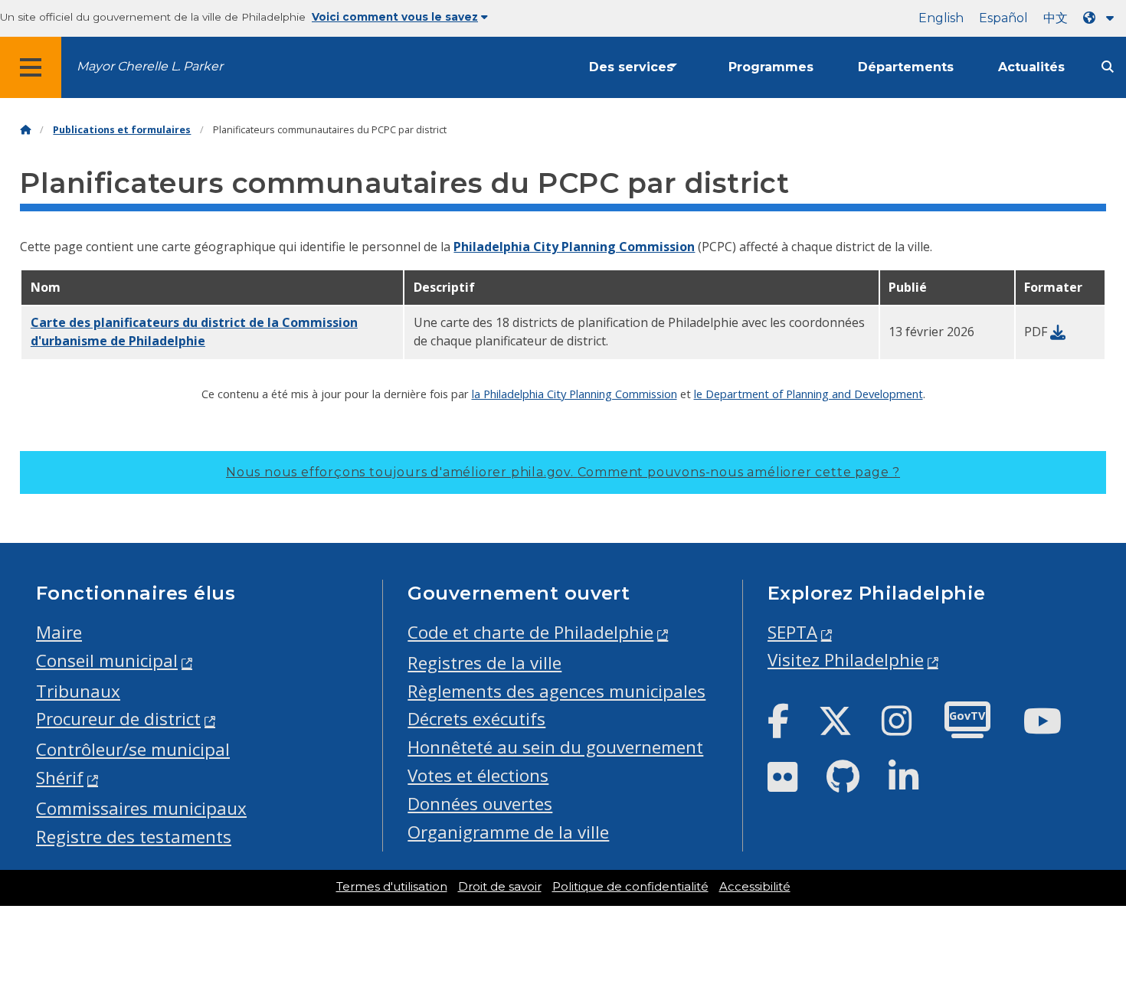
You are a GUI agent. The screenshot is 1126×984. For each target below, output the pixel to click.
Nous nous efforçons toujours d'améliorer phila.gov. (563, 472)
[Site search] (1107, 67)
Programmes (770, 67)
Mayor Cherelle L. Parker (150, 66)
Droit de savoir (500, 887)
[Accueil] (25, 129)
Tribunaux (78, 691)
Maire (59, 632)
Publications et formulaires (122, 129)
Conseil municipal (107, 660)
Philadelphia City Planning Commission (574, 246)
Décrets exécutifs (476, 719)
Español (1003, 18)
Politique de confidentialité (630, 887)
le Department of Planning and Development (808, 393)
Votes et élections (478, 775)
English (941, 18)
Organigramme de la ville (508, 832)
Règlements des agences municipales (556, 691)
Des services (631, 67)
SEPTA (792, 632)
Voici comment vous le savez (395, 17)
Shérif (59, 777)
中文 (1055, 18)
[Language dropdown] (1101, 18)
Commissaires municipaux (141, 808)
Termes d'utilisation (391, 887)
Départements (906, 67)
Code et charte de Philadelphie (530, 632)
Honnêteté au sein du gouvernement (555, 747)
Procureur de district (118, 719)
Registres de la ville (484, 663)
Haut (1086, 925)
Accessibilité (754, 887)
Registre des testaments (133, 836)
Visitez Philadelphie (846, 660)
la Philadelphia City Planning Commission (574, 393)
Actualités (1031, 67)
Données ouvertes (480, 804)
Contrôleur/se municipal (133, 749)
